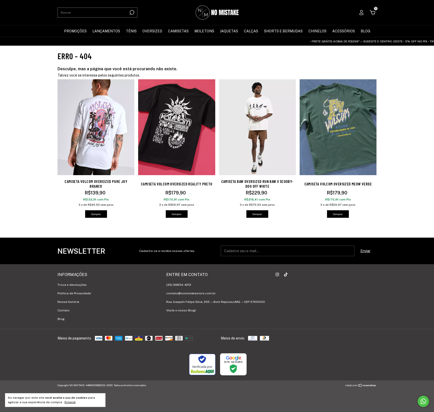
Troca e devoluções (72, 285)
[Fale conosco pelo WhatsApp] (423, 401)
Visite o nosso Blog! (181, 310)
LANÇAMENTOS (106, 31)
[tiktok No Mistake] (286, 274)
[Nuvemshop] (360, 386)
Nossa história (68, 302)
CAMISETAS (178, 31)
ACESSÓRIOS (343, 31)
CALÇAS (251, 31)
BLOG (365, 31)
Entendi (70, 402)
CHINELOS (317, 31)
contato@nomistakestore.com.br (191, 293)
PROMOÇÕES (75, 31)
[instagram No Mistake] (277, 274)
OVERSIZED (152, 31)
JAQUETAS (229, 31)
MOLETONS (204, 31)
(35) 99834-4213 (178, 285)
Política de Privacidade (74, 293)
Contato (64, 310)
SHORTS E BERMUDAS (283, 31)
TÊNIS (131, 31)
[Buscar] (131, 13)
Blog (61, 319)
